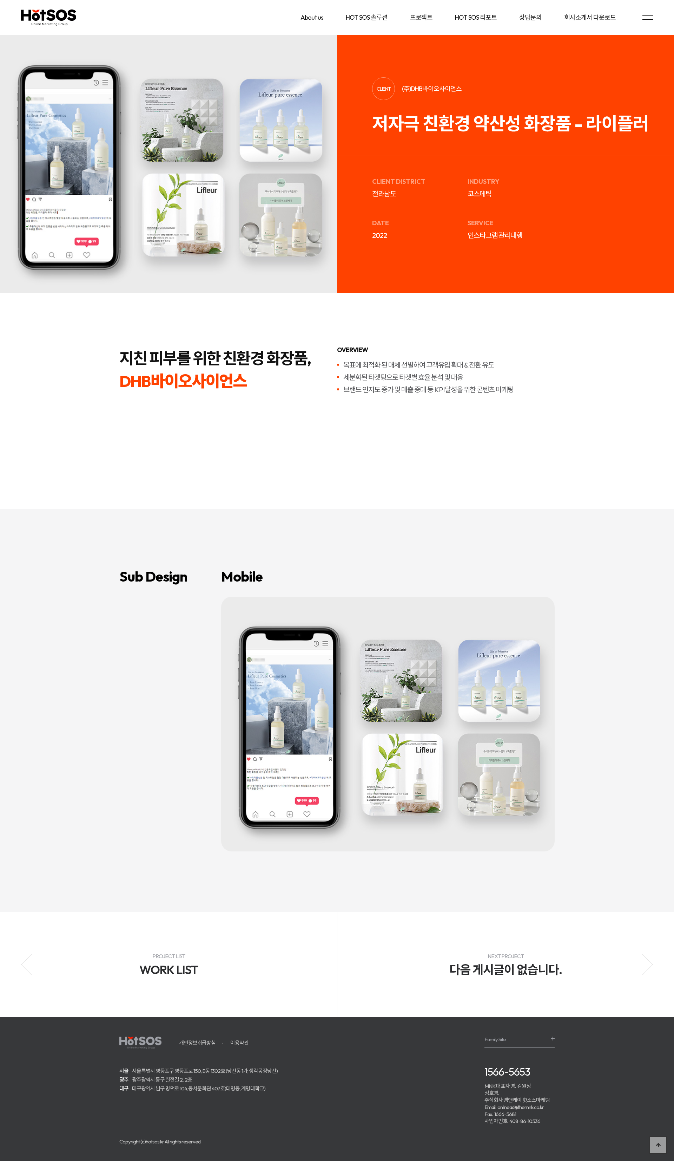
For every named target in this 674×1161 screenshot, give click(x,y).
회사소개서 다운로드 (590, 17)
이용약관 (239, 1042)
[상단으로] (658, 1145)
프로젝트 (421, 17)
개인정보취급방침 (197, 1042)
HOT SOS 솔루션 (367, 17)
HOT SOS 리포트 (476, 17)
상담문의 (530, 17)
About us (311, 17)
